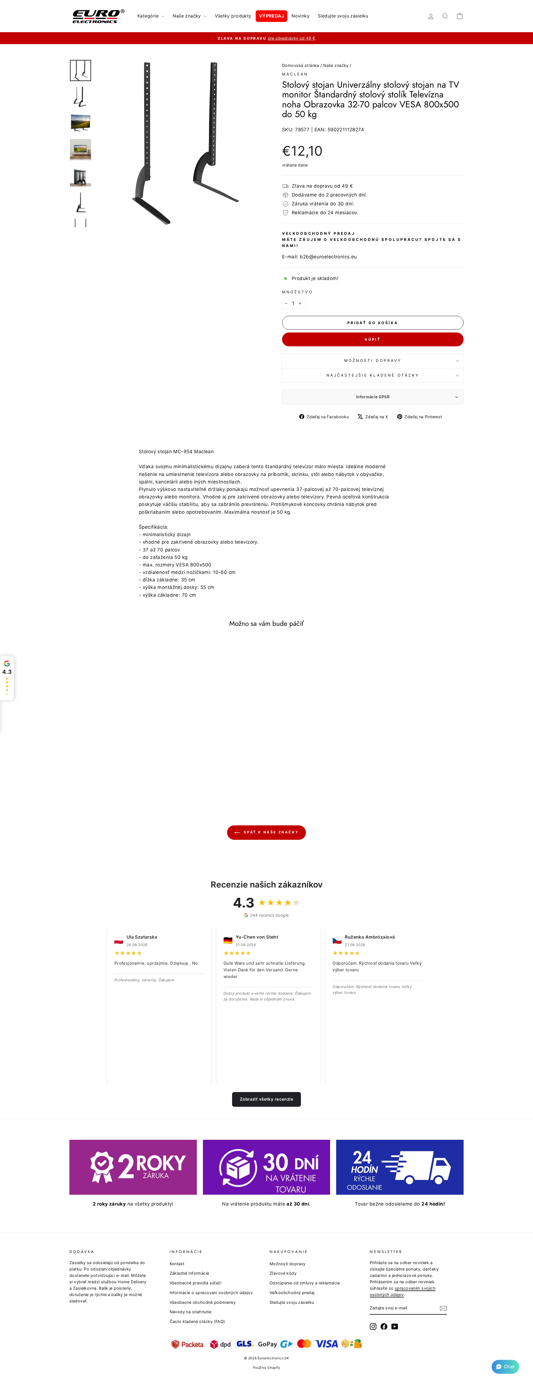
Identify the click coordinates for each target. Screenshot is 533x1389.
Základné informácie (189, 1273)
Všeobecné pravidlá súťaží (196, 1282)
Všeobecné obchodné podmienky (203, 1302)
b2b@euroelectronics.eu (328, 256)
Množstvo (297, 292)
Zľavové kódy (283, 1273)
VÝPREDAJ (271, 16)
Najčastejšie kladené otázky (372, 375)
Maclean (295, 74)
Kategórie (148, 16)
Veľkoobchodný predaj (292, 1292)
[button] (505, 1366)
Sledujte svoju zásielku (343, 16)
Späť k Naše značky (270, 832)
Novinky (300, 16)
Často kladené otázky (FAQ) (197, 1321)
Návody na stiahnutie (191, 1311)
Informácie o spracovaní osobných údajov (211, 1292)
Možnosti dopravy (372, 360)
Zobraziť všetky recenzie (266, 1099)
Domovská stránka (300, 65)
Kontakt (177, 1263)
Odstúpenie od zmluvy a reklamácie (305, 1282)
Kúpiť (373, 339)
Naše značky (187, 16)
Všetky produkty (233, 16)
